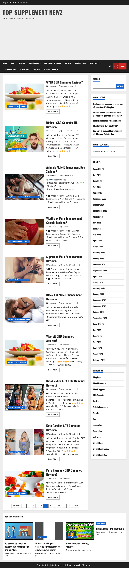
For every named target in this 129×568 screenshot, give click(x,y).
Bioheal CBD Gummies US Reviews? (24, 139)
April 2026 (97, 192)
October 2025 (98, 204)
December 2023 (99, 300)
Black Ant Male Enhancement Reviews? (24, 310)
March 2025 (98, 246)
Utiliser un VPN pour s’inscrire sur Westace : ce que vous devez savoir (107, 114)
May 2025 (97, 234)
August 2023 (98, 324)
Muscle (68, 63)
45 (69, 506)
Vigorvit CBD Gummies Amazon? (24, 353)
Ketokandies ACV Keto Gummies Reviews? (24, 397)
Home (5, 63)
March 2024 (98, 282)
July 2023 (97, 330)
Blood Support (99, 389)
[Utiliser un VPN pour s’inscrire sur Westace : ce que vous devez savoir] (49, 531)
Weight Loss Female (101, 448)
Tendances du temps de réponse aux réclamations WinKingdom (108, 106)
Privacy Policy (51, 69)
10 (59, 506)
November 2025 (99, 198)
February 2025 (99, 252)
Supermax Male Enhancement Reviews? (24, 270)
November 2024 (99, 264)
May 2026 (97, 186)
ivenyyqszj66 (11, 553)
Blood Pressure (99, 383)
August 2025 (98, 216)
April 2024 (97, 276)
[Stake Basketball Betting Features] (80, 531)
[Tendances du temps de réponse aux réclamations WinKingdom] (19, 531)
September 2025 (100, 210)
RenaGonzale (52, 86)
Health (22, 63)
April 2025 (97, 240)
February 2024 (99, 288)
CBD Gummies (35, 63)
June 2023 (97, 336)
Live (123, 66)
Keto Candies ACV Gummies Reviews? (24, 442)
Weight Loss (80, 63)
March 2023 (98, 353)
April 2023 (97, 348)
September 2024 (100, 270)
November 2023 (99, 306)
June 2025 (97, 228)
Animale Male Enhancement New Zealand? (24, 187)
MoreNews (74, 565)
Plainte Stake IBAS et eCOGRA (105, 125)
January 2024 (98, 294)
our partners (98, 425)
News (13, 63)
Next (76, 506)
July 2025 (97, 222)
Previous (16, 506)
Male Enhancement (52, 63)
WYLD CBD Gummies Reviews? (24, 97)
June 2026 (97, 180)
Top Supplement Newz (33, 12)
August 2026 (98, 168)
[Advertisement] (64, 39)
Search (96, 79)
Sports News (10, 69)
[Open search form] (110, 66)
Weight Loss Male (100, 454)
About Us (37, 69)
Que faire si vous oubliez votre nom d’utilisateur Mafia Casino (107, 132)
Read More (54, 112)
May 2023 (97, 342)
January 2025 (98, 258)
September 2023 (100, 318)
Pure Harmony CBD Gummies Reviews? (24, 484)
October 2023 (98, 312)
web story (94, 63)
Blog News (24, 69)
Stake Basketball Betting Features (107, 120)
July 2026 (97, 174)
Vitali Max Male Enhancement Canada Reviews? (24, 232)
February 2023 (99, 359)
